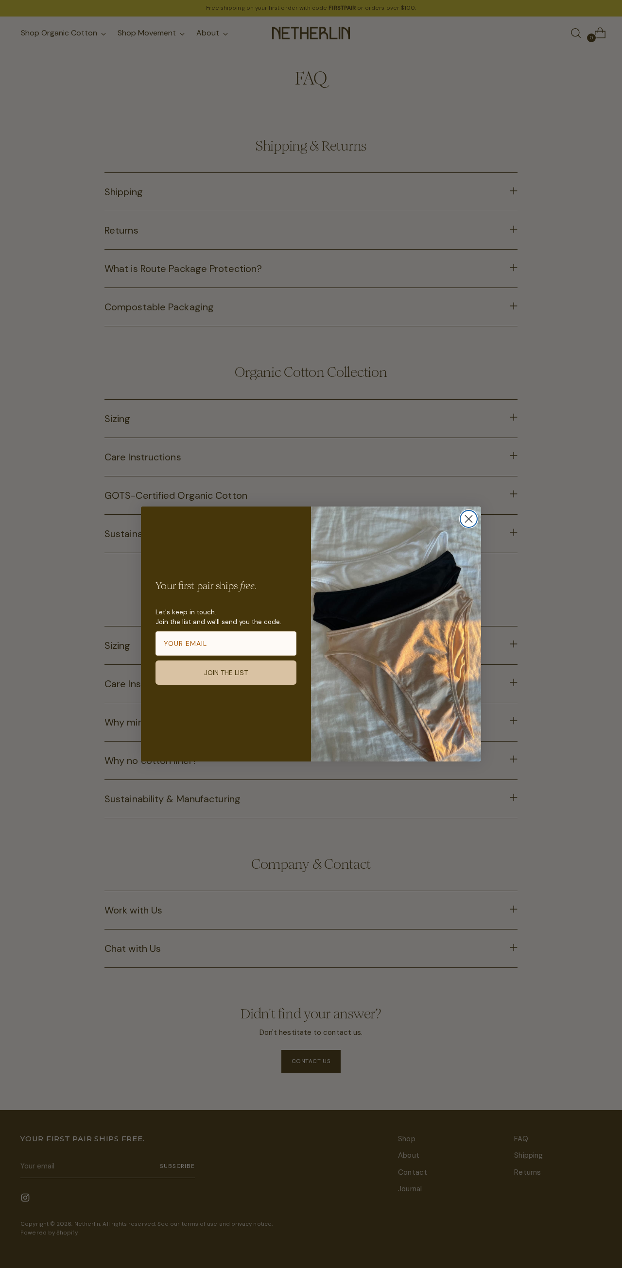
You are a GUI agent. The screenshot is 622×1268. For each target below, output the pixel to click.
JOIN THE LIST (226, 672)
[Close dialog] (468, 518)
